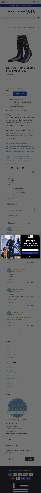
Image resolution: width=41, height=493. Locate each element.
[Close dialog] (39, 236)
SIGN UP (30, 253)
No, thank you (30, 256)
